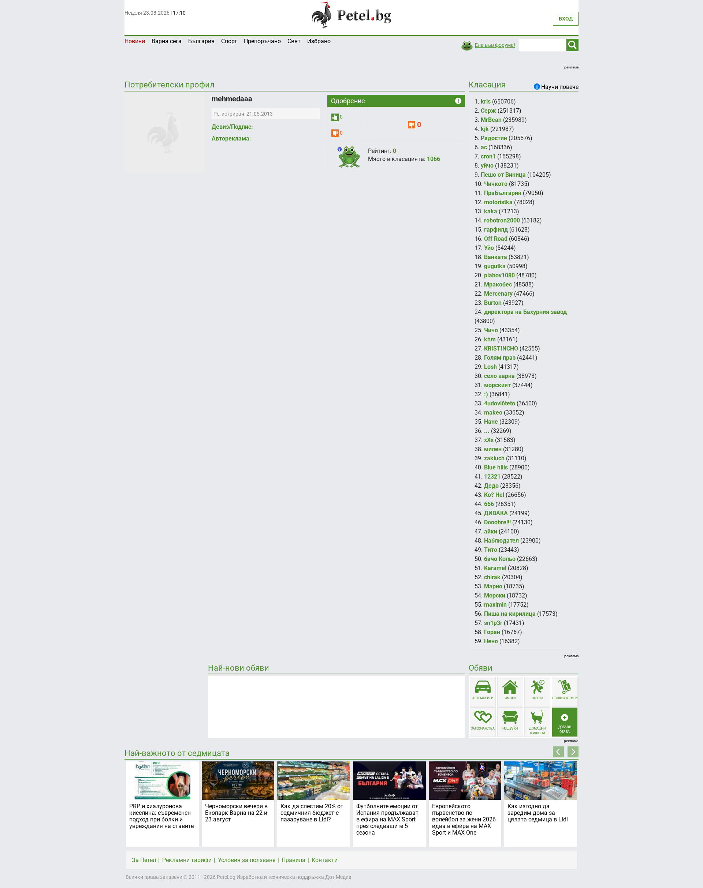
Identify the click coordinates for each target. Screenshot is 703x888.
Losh (490, 366)
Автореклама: (231, 138)
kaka (490, 211)
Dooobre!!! (497, 522)
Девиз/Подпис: (232, 126)
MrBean (491, 119)
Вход (566, 19)
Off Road (495, 238)
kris (486, 101)
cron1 (488, 156)
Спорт (229, 41)
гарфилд (496, 229)
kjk (485, 128)
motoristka (498, 202)
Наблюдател (501, 540)
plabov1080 (499, 275)
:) (486, 394)
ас (484, 147)
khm (490, 339)
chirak (492, 577)
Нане (491, 421)
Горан (492, 632)
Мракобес (498, 284)
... (487, 430)
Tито (490, 549)
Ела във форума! (495, 45)
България (201, 41)
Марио (493, 586)
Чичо (491, 330)
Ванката (495, 257)
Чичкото (495, 183)
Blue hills (496, 467)
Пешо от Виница (503, 174)
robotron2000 (502, 220)
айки (490, 531)
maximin (495, 604)
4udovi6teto (499, 403)
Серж (488, 110)
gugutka (495, 266)
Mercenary (498, 293)
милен (493, 449)
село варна (499, 375)
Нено (491, 641)
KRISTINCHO (501, 348)
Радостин (494, 138)
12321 (492, 476)
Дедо (491, 485)
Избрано (319, 41)
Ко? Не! (494, 494)
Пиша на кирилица (510, 613)
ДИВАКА (496, 513)
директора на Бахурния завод (525, 311)
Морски (494, 595)
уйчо (487, 165)
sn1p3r (493, 622)
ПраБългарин (502, 193)
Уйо (489, 247)
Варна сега (167, 41)
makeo (493, 412)
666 (489, 504)
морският (497, 385)
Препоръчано (262, 41)
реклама (571, 67)
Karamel (495, 568)
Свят (294, 41)
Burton (493, 302)
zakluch (494, 458)
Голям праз (500, 357)
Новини (134, 41)
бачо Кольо (500, 558)
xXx (489, 439)
